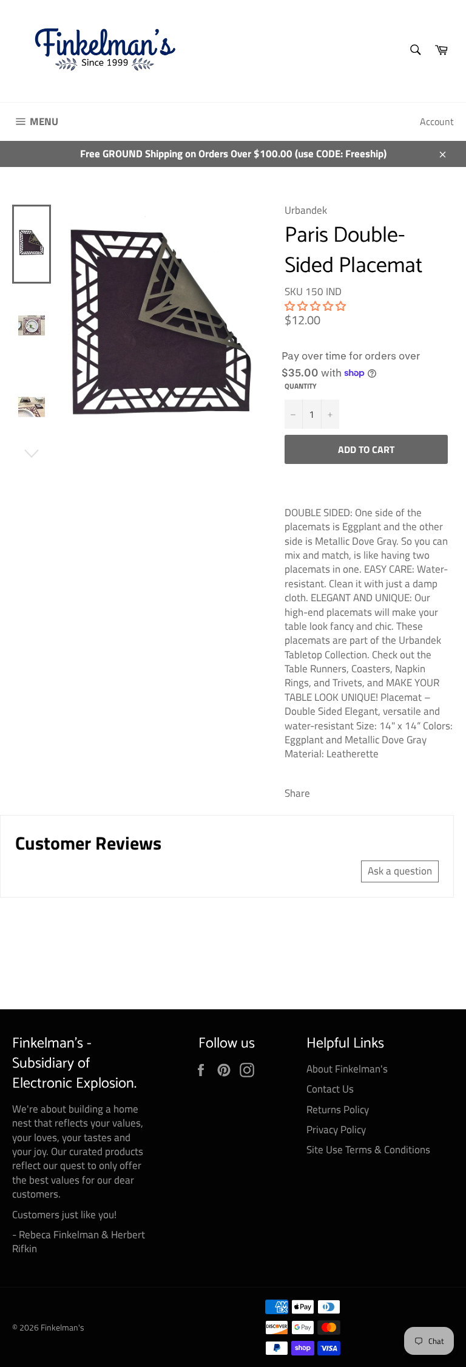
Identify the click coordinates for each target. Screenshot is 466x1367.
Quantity (301, 386)
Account (437, 121)
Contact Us (330, 1089)
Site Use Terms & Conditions (368, 1149)
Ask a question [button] (400, 871)
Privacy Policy (336, 1129)
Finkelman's (62, 1327)
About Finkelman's (347, 1069)
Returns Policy (337, 1109)
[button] (315, 306)
